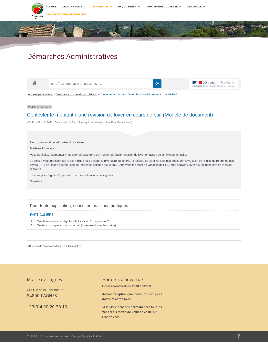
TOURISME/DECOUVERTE (161, 6)
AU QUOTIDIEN (126, 6)
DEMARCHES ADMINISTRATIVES (66, 14)
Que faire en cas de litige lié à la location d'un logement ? (73, 221)
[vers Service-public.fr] (213, 84)
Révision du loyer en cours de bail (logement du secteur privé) (76, 225)
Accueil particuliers (40, 94)
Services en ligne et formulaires (76, 94)
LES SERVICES (99, 6)
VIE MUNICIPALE (72, 6)
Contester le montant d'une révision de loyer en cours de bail (138, 94)
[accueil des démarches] (34, 83)
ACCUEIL (51, 6)
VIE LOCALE (194, 6)
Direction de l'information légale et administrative (55, 246)
